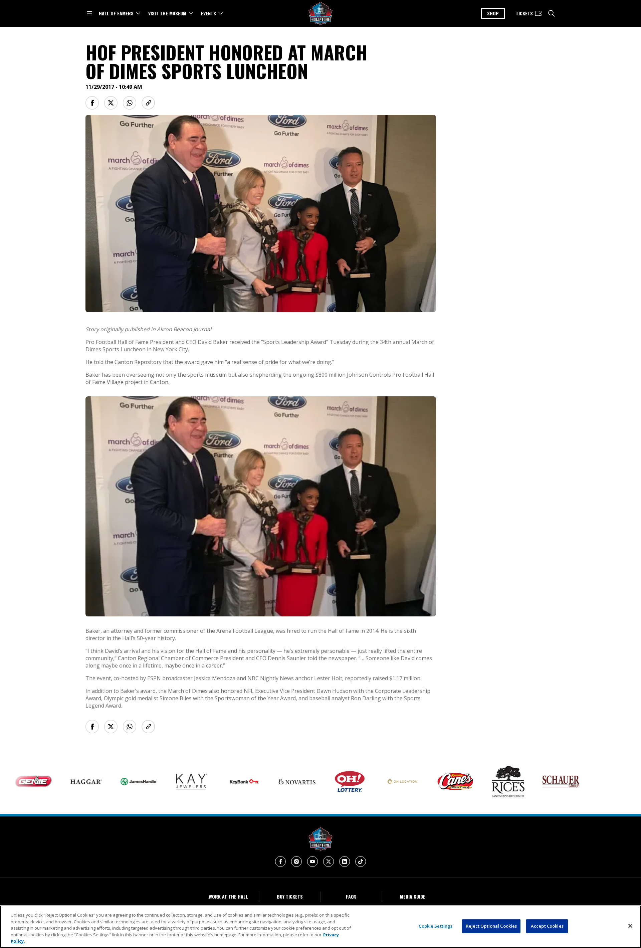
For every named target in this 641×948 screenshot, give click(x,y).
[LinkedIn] (344, 861)
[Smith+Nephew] (589, 781)
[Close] (630, 926)
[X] (328, 861)
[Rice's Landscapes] (483, 781)
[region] (320, 926)
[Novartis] (272, 781)
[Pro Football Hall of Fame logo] (320, 13)
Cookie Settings (435, 926)
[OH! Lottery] (325, 782)
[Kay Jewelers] (167, 781)
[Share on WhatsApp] (129, 103)
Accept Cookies (547, 926)
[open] (89, 13)
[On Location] (378, 781)
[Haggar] (61, 782)
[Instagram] (296, 861)
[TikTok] (360, 861)
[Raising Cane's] (430, 781)
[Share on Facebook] (92, 103)
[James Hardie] (114, 781)
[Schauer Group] (536, 782)
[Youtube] (312, 861)
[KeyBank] (219, 781)
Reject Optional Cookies (491, 926)
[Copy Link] (148, 103)
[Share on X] (111, 103)
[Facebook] (280, 861)
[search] (552, 13)
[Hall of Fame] (320, 839)
